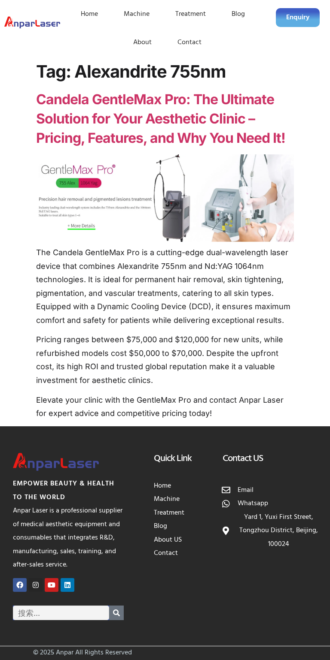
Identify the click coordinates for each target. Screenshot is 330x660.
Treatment (190, 14)
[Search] (116, 613)
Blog (238, 14)
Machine (137, 14)
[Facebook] (20, 585)
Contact (189, 42)
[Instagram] (36, 585)
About (142, 42)
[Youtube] (51, 585)
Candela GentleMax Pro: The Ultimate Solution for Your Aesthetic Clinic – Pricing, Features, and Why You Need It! (160, 118)
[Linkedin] (67, 585)
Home (89, 14)
